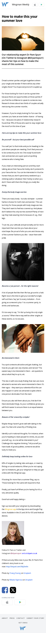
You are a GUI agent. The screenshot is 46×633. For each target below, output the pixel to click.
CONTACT (20, 618)
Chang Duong (15, 573)
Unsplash (27, 573)
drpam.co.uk (32, 553)
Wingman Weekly (20, 4)
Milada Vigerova (15, 580)
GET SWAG (23, 623)
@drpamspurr (15, 553)
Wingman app (10, 509)
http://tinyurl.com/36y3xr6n (17, 566)
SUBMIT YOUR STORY (35, 618)
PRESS (12, 618)
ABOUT (5, 618)
